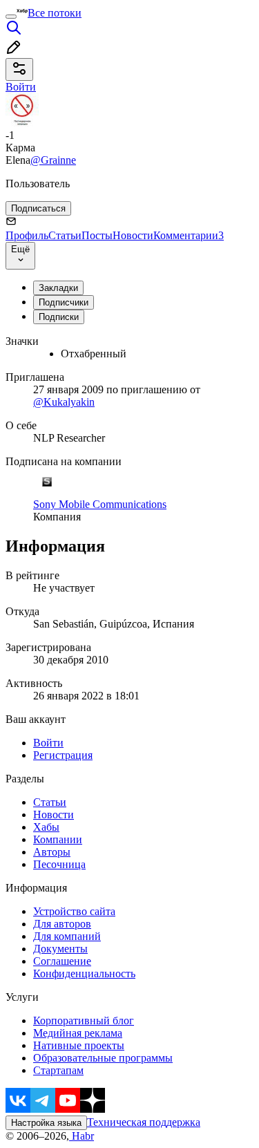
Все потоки (54, 13)
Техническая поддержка (143, 1122)
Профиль (27, 235)
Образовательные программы (103, 1058)
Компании (57, 839)
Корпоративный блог (83, 1020)
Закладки (58, 288)
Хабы (46, 827)
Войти (48, 743)
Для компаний (67, 936)
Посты (97, 235)
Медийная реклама (77, 1033)
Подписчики (63, 302)
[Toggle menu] (11, 17)
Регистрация (63, 755)
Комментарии (188, 235)
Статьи (64, 235)
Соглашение (62, 961)
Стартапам (58, 1070)
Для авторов (62, 924)
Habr (81, 1136)
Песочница (59, 864)
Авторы (51, 852)
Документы (60, 948)
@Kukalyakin (64, 402)
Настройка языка (46, 1123)
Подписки (59, 317)
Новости (133, 235)
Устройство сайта (74, 911)
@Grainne (53, 160)
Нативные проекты (78, 1045)
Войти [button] (21, 87)
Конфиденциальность (84, 973)
